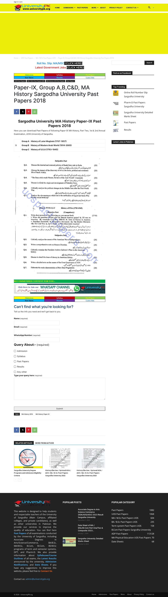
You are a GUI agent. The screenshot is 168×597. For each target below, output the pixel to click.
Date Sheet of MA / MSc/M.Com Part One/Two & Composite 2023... (90, 528)
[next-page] (19, 479)
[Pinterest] (28, 111)
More (94, 7)
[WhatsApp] (34, 111)
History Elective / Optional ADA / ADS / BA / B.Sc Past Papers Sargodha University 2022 (58, 473)
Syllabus (59, 75)
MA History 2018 (27, 414)
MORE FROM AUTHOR (44, 443)
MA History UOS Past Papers (55, 81)
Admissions (68, 7)
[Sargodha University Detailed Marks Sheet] (69, 541)
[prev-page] (15, 479)
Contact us (131, 7)
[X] (22, 111)
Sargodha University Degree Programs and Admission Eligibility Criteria (27, 473)
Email (20, 327)
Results (60, 78)
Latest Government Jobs (51, 67)
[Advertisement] (84, 31)
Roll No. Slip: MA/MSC (50, 63)
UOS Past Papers (27, 58)
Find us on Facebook (122, 73)
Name (21, 318)
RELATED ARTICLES (23, 443)
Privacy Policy (115, 7)
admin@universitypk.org (38, 579)
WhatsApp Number (27, 335)
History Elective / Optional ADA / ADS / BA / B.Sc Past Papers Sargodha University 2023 (89, 473)
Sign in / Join (18, 2)
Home (57, 7)
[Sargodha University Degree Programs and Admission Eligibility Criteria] (28, 458)
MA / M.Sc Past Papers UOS (46, 58)
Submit (59, 408)
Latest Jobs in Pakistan (123, 142)
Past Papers (82, 7)
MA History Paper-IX (42, 414)
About (103, 7)
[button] (150, 7)
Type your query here (28, 375)
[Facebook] (16, 111)
